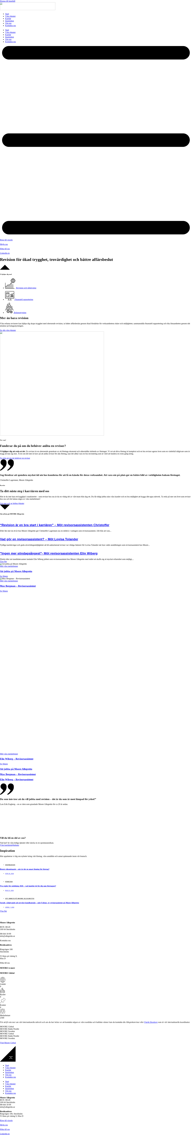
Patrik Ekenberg (151, 1022)
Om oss (8, 23)
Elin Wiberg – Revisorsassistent (16, 758)
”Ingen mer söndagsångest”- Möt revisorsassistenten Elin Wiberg (49, 553)
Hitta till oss (5, 249)
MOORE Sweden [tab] (7, 1031)
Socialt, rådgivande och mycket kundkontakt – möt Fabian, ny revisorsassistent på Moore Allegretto (39, 903)
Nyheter (9, 881)
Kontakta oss (10, 25)
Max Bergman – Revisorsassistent (18, 586)
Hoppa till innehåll (7, 1)
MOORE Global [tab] (7, 1026)
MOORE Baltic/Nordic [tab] (9, 1029)
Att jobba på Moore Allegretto (16, 571)
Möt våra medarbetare (9, 566)
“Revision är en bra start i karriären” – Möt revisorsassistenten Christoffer (54, 525)
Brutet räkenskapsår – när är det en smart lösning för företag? (24, 869)
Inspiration (9, 21)
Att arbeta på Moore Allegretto (19, 898)
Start (7, 14)
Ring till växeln (6, 240)
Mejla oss (4, 244)
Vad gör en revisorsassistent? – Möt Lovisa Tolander (39, 539)
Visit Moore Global (8, 1043)
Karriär (8, 18)
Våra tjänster (10, 16)
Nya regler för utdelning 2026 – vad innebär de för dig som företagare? (28, 886)
